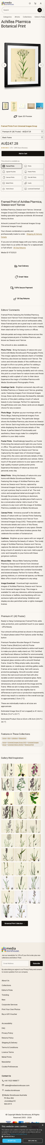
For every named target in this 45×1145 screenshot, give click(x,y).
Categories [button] (7, 17)
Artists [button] (17, 17)
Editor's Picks (7, 990)
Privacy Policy (7, 1033)
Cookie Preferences (10, 1067)
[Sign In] (40, 3)
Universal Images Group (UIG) (17, 742)
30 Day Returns (19, 248)
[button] (22, 1136)
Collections (27, 17)
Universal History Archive (15, 745)
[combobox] (19, 10)
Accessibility (7, 1023)
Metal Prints (7, 1057)
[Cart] (35, 3)
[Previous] (4, 65)
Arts (9, 738)
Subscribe (36, 963)
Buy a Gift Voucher (9, 1014)
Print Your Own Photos (11, 1009)
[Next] (40, 65)
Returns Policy (7, 1038)
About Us (5, 980)
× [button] (42, 1125)
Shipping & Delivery (9, 1043)
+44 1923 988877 (11, 1081)
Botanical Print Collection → (15, 923)
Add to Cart (23, 154)
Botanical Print (29, 745)
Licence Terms (8, 1052)
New (3, 1000)
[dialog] (22, 1134)
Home (4, 738)
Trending (5, 995)
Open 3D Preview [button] (25, 116)
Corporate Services (9, 1004)
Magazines (22, 738)
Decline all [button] (32, 1141)
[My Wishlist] (29, 3)
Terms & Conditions (10, 1047)
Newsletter (6, 1062)
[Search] (39, 10)
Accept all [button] (12, 1141)
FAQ (3, 1028)
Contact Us (6, 1076)
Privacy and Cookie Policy (19, 1134)
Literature (15, 738)
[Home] (9, 3)
